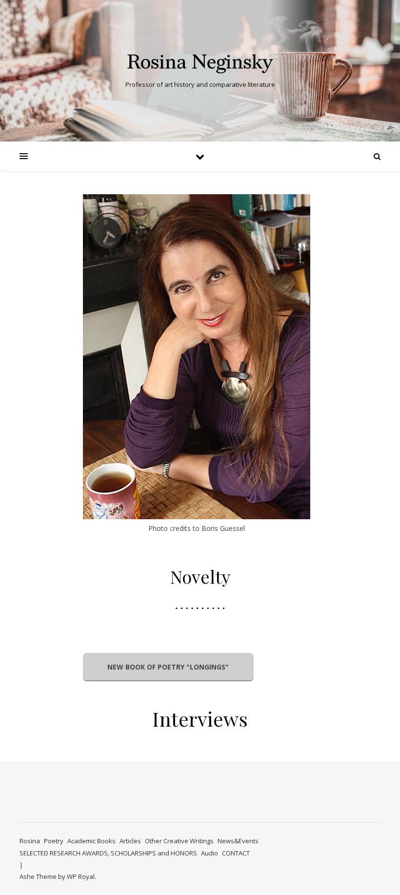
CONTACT (236, 853)
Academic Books (91, 840)
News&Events (238, 840)
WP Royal (81, 876)
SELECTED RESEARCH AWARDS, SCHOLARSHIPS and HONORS (108, 853)
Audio (209, 853)
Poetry (53, 840)
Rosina (30, 840)
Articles (130, 840)
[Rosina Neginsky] (200, 62)
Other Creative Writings (179, 840)
